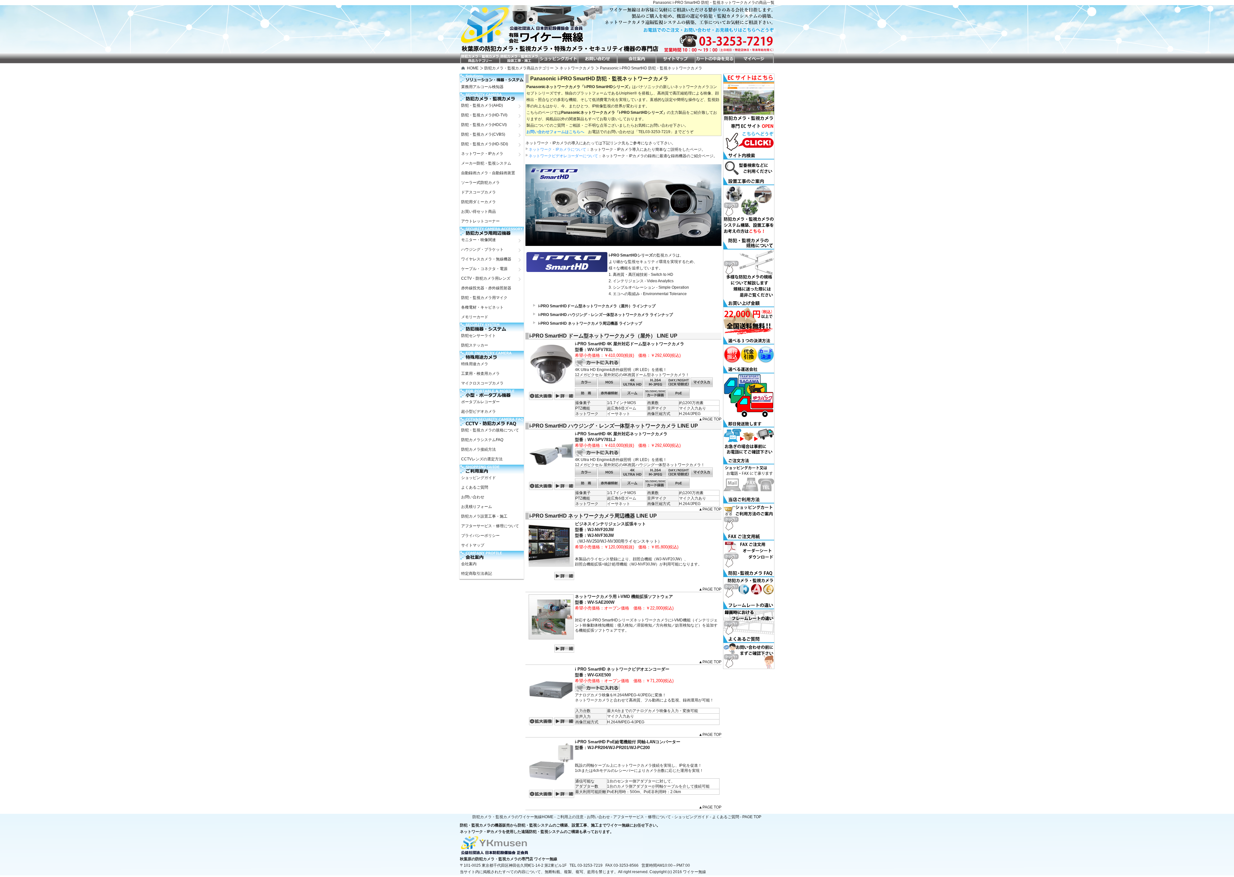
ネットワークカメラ (576, 68)
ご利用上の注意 (570, 817)
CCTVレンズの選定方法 (482, 459)
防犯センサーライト (478, 335)
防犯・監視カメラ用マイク (484, 297)
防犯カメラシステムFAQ (482, 440)
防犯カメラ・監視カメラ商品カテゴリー (519, 68)
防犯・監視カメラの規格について (490, 430)
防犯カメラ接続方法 (478, 449)
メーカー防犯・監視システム (486, 163)
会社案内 (469, 564)
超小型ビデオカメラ (478, 411)
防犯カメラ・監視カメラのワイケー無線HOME (512, 817)
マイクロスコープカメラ (482, 383)
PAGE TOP (751, 817)
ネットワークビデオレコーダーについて (563, 156)
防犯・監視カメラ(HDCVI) (484, 124)
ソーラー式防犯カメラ (480, 182)
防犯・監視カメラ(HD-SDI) (484, 144)
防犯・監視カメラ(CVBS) (483, 134)
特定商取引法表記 (476, 573)
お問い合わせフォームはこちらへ (555, 132)
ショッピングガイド (478, 477)
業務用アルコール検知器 (482, 87)
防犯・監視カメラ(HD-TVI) (484, 115)
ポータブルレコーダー (480, 402)
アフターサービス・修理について (490, 526)
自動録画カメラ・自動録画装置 (488, 173)
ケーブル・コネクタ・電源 (484, 269)
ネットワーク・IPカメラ (482, 153)
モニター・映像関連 (478, 240)
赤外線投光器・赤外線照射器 (486, 288)
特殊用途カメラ (474, 364)
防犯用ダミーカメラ (478, 202)
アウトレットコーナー (480, 221)
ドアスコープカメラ (478, 192)
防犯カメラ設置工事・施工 (484, 516)
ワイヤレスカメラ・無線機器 (486, 259)
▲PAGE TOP (710, 419)
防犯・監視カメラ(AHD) (482, 105)
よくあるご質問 (474, 487)
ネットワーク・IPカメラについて (557, 149)
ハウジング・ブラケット (482, 249)
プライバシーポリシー (480, 535)
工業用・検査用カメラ (480, 373)
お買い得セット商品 (478, 211)
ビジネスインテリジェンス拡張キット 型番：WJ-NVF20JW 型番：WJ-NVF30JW (610, 529)
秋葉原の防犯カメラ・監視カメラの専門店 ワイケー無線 (508, 859)
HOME (472, 68)
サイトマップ (472, 545)
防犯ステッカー (474, 345)
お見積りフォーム (476, 506)
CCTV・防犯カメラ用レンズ (485, 278)
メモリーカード (474, 317)
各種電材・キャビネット (482, 307)
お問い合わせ (472, 497)
